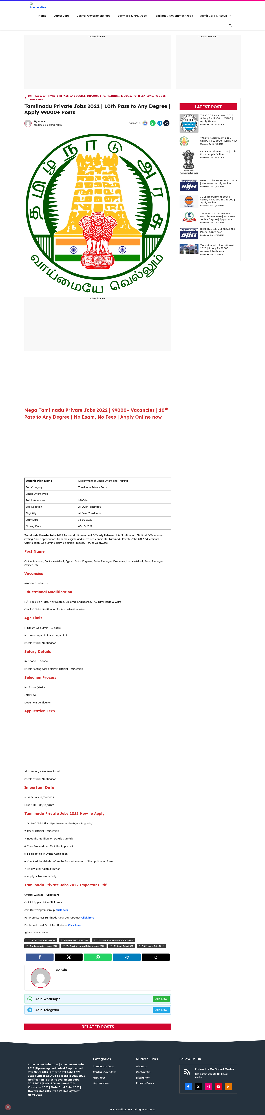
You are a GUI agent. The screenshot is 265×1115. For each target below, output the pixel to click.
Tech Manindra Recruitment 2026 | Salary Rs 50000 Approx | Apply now (217, 248)
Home (42, 15)
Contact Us (143, 1072)
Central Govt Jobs (104, 1072)
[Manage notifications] (8, 1107)
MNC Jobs (99, 1077)
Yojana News (101, 1083)
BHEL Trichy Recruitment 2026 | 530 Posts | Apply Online (218, 182)
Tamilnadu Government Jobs (173, 15)
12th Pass (49, 95)
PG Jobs (160, 95)
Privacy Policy (145, 1083)
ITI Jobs (125, 95)
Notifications (142, 95)
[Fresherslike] (39, 6)
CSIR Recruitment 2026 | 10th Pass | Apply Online (218, 153)
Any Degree (78, 95)
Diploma (93, 95)
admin (42, 121)
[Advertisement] (97, 63)
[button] (230, 25)
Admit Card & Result (213, 15)
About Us (142, 1066)
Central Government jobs (93, 15)
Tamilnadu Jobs (103, 1066)
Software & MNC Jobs (132, 15)
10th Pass (34, 95)
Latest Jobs (61, 15)
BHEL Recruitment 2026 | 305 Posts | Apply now (217, 230)
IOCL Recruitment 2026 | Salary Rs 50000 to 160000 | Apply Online (217, 199)
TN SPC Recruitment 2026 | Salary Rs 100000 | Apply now (218, 139)
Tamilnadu (35, 99)
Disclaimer (143, 1077)
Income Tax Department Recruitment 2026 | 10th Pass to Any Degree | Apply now (217, 216)
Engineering (109, 95)
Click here (62, 910)
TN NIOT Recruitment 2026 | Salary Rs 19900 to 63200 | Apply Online (217, 118)
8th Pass (63, 95)
